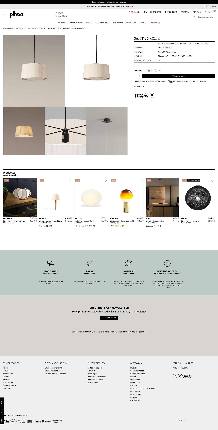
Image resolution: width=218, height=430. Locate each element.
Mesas (89, 23)
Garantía (91, 371)
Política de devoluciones (55, 374)
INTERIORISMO (171, 12)
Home (5, 28)
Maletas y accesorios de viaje (142, 389)
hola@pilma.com (180, 368)
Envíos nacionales (52, 371)
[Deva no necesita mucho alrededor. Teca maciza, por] (168, 343)
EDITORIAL (185, 12)
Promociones (136, 394)
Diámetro (138, 70)
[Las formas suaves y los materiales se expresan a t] (138, 343)
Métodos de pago (95, 368)
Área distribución (210, 6)
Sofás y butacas (76, 23)
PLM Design (8, 383)
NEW (145, 12)
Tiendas (6, 371)
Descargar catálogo (205, 17)
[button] (34, 181)
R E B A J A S (134, 12)
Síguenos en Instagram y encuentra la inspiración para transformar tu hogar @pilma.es (109, 332)
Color (112, 226)
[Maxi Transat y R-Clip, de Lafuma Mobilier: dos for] (49, 343)
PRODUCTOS (155, 12)
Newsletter (7, 380)
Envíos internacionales (54, 368)
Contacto (7, 389)
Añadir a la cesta (178, 76)
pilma (16, 14)
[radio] (150, 70)
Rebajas (133, 397)
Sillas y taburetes (102, 23)
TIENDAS (197, 12)
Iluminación (118, 23)
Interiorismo (8, 374)
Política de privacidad (97, 377)
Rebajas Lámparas (31, 28)
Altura (41, 226)
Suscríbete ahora (109, 318)
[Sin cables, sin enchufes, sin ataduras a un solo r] (109, 343)
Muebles (62, 23)
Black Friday (135, 400)
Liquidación (155, 23)
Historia (6, 368)
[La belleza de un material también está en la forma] (79, 343)
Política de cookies (96, 380)
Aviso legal (92, 374)
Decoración (131, 23)
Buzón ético (93, 383)
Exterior (143, 23)
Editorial (6, 377)
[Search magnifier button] (194, 17)
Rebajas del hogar (16, 28)
